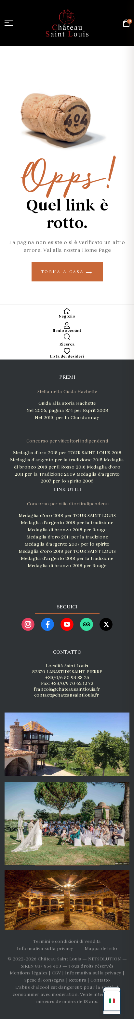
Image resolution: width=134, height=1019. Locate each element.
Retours (77, 980)
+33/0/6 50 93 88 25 (67, 677)
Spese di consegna (44, 980)
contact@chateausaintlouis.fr (66, 695)
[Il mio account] (67, 325)
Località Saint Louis (67, 666)
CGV (56, 973)
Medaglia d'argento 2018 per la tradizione (67, 522)
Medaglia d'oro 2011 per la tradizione (67, 537)
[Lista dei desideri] (67, 351)
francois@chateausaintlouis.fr (67, 689)
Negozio (67, 316)
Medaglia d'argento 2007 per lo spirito (67, 544)
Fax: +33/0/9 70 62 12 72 (67, 683)
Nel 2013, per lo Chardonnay (67, 417)
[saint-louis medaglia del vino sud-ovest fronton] (66, 577)
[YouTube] (67, 624)
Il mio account (67, 330)
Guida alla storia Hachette (67, 403)
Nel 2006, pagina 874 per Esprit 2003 (67, 410)
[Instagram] (27, 624)
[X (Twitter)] (106, 624)
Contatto (100, 980)
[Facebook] (47, 624)
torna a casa (64, 271)
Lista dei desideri (67, 356)
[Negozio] (67, 311)
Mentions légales (28, 973)
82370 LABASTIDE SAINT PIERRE (67, 671)
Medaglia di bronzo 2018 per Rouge (67, 530)
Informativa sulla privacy (93, 973)
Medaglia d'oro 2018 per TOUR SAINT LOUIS (62, 452)
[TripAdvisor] (86, 624)
